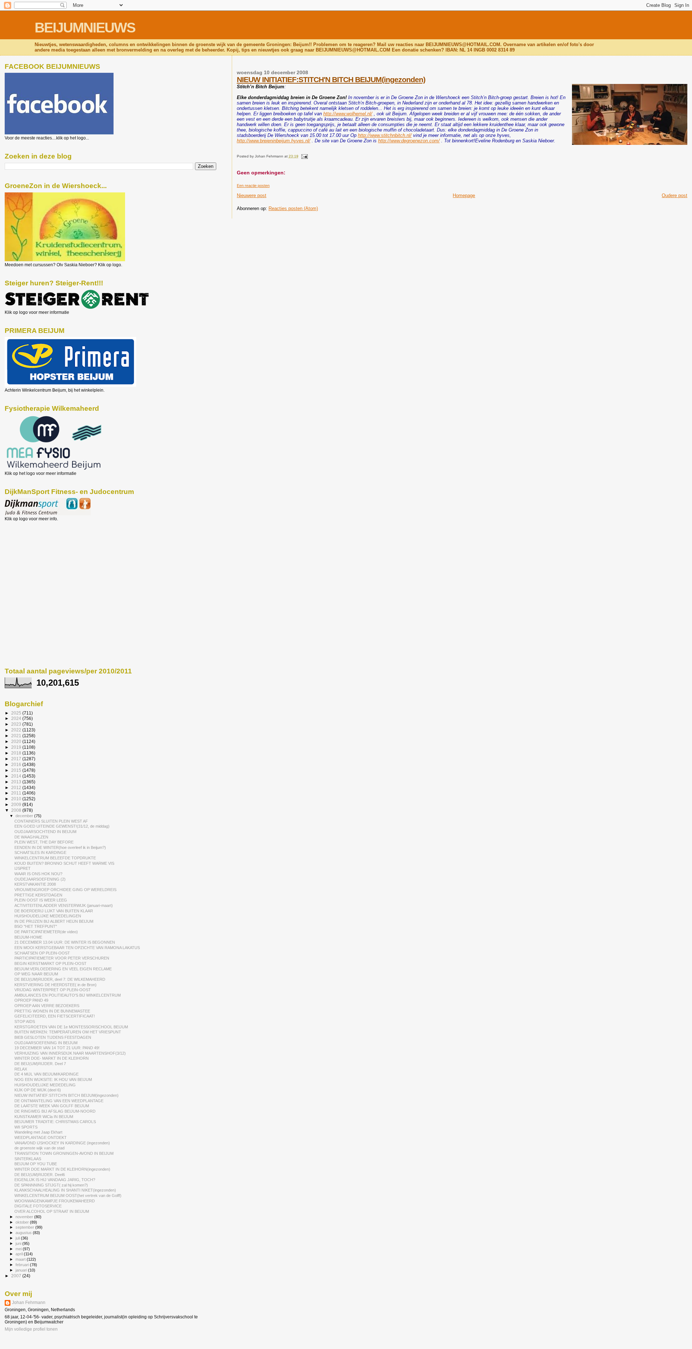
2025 (16, 713)
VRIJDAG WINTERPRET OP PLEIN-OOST (52, 990)
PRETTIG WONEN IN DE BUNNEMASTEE (52, 1011)
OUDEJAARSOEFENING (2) (40, 879)
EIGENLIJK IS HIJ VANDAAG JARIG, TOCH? (54, 1179)
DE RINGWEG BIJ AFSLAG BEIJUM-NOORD (55, 1111)
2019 (16, 747)
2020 (16, 741)
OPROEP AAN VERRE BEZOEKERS (46, 1005)
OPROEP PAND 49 (31, 1000)
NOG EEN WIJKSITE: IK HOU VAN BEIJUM (53, 1079)
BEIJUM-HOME (28, 937)
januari (21, 1270)
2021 (16, 735)
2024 (16, 718)
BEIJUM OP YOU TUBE (35, 1164)
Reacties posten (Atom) (293, 208)
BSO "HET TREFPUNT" (35, 926)
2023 (16, 724)
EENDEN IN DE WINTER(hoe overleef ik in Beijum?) (60, 847)
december (24, 816)
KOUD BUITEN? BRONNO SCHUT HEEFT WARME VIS (64, 863)
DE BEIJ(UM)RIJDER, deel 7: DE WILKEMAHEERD (59, 979)
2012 (16, 787)
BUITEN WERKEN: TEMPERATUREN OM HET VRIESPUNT (67, 1032)
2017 (16, 758)
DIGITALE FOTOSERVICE (38, 1206)
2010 (16, 798)
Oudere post (674, 195)
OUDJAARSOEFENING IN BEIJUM (45, 1043)
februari (22, 1265)
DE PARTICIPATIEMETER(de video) (46, 932)
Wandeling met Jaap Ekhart (38, 1132)
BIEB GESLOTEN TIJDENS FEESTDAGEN (52, 1037)
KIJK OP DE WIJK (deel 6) (37, 1090)
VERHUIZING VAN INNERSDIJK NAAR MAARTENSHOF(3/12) (70, 1053)
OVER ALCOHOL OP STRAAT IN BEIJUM (51, 1211)
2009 (16, 804)
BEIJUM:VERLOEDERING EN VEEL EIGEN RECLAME (63, 969)
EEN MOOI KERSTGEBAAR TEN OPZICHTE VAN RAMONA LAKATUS (77, 947)
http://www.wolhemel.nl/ (347, 113)
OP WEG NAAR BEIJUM (36, 974)
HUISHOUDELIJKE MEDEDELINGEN (47, 916)
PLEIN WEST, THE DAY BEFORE (44, 842)
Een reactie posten (253, 185)
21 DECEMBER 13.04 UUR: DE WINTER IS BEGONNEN (64, 942)
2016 (16, 764)
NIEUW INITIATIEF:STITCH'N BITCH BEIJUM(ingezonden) (331, 79)
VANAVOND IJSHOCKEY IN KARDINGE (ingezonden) (62, 1143)
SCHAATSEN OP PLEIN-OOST (42, 953)
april (19, 1254)
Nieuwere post (251, 195)
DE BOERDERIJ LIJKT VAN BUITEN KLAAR (53, 911)
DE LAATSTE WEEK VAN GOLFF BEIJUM (51, 1106)
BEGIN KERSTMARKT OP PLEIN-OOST (50, 963)
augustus (24, 1232)
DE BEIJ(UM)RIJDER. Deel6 (39, 1174)
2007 (16, 1275)
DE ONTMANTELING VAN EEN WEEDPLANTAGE (58, 1101)
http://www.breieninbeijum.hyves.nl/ (273, 140)
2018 (16, 753)
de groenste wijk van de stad (39, 1148)
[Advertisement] (37, 560)
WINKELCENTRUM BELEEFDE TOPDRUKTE (55, 858)
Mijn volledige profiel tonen (31, 1329)
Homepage (464, 195)
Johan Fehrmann (28, 1302)
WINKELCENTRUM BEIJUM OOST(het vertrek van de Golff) (67, 1195)
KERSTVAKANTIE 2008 (35, 884)
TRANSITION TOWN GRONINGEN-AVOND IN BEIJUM (64, 1153)
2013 (16, 781)
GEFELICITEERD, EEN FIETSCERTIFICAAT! (54, 1016)
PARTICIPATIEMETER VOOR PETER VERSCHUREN (61, 958)
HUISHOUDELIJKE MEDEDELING (45, 1085)
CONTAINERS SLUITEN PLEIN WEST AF (51, 821)
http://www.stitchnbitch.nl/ (385, 135)
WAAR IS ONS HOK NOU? (38, 874)
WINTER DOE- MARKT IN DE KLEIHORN (51, 1058)
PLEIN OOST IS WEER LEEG (40, 900)
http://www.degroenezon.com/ (409, 140)
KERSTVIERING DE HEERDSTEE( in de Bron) (55, 985)
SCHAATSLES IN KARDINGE (40, 852)
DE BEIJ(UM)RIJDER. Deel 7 (40, 1063)
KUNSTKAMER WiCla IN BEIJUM (43, 1116)
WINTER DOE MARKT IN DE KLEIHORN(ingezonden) (62, 1169)
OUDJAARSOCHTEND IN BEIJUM (45, 831)
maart (21, 1259)
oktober (22, 1222)
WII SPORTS (25, 1127)
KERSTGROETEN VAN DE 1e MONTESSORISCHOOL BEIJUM (71, 1027)
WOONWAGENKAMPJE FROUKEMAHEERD (54, 1201)
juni (18, 1243)
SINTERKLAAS (27, 1159)
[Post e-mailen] (304, 156)
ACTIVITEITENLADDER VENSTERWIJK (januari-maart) (63, 905)
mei (19, 1249)
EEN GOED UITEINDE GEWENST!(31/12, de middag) (62, 826)
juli (18, 1238)
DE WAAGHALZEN (31, 837)
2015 (16, 770)
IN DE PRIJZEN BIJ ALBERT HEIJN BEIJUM (53, 921)
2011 (16, 793)
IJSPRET (22, 868)
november (24, 1217)
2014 (16, 776)
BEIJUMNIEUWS (85, 27)
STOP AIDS (24, 1021)
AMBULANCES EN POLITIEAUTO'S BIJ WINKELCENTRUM (67, 995)
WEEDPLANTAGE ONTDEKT (40, 1137)
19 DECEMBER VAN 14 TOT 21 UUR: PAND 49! (56, 1048)
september (25, 1227)
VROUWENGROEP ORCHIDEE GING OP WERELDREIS (65, 889)
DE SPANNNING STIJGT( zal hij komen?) (51, 1185)
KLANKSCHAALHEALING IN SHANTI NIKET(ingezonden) (65, 1190)
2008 (16, 810)
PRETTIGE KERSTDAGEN (38, 895)
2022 (16, 729)
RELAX (20, 1069)
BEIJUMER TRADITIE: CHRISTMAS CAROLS (55, 1121)
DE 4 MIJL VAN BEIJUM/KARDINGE (46, 1074)
